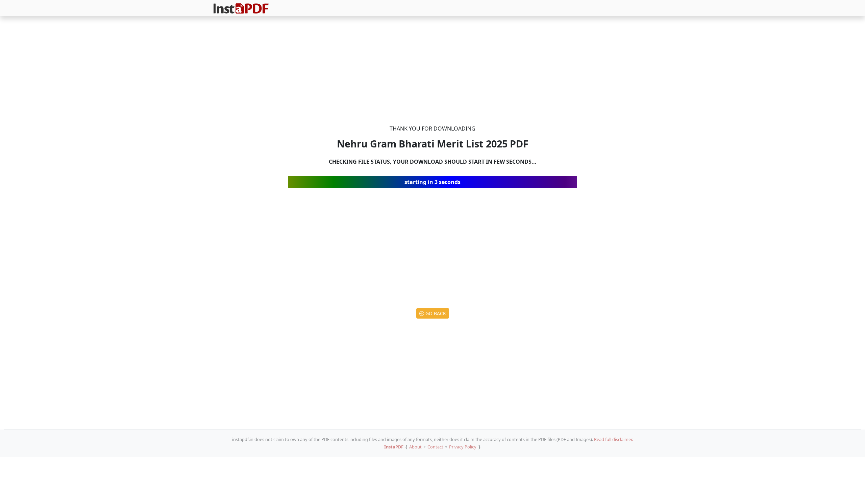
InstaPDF (393, 447)
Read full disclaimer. (613, 439)
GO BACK (435, 313)
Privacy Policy (462, 447)
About (415, 447)
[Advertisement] (432, 71)
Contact (435, 447)
